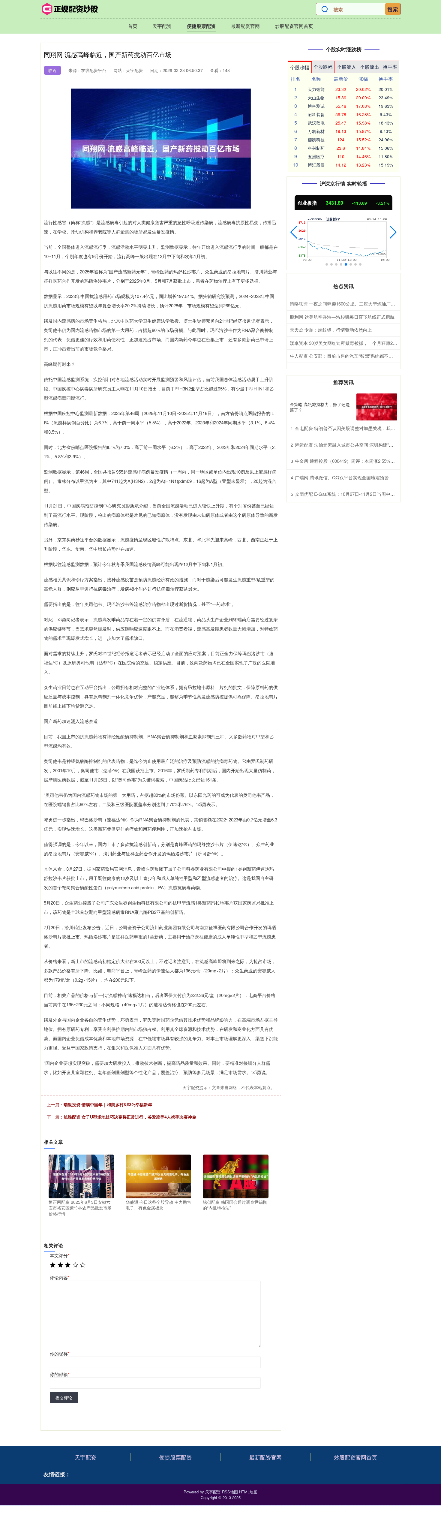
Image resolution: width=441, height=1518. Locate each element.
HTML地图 (248, 1492)
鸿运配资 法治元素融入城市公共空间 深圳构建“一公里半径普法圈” (360, 444)
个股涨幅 (299, 67)
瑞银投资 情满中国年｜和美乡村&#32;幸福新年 (108, 1104)
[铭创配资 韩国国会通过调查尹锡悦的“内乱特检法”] (235, 1176)
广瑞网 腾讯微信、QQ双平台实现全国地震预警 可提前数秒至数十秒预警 (367, 477)
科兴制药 (316, 148)
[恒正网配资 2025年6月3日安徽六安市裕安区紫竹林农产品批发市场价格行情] (81, 1176)
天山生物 (316, 98)
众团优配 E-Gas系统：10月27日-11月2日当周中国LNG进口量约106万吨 (366, 494)
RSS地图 (230, 1492)
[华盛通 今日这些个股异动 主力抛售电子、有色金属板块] (158, 1176)
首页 (132, 26)
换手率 (390, 66)
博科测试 (316, 106)
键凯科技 (316, 140)
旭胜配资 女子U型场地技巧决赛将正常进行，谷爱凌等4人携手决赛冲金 (130, 1117)
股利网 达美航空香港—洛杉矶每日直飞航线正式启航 (342, 317)
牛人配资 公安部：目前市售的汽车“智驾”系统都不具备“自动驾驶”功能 (359, 356)
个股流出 (369, 66)
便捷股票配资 (201, 26)
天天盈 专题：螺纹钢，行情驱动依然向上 (331, 330)
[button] (294, 232)
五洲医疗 (316, 156)
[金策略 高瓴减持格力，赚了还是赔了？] (376, 407)
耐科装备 (316, 114)
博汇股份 (316, 165)
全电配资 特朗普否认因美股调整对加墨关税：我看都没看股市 (356, 428)
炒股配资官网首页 (294, 26)
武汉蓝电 (316, 123)
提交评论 (64, 1398)
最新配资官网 (245, 26)
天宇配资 (162, 26)
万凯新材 (316, 131)
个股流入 (346, 66)
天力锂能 (316, 89)
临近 (52, 70)
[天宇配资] (69, 9)
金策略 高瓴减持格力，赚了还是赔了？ (320, 407)
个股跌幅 (323, 66)
